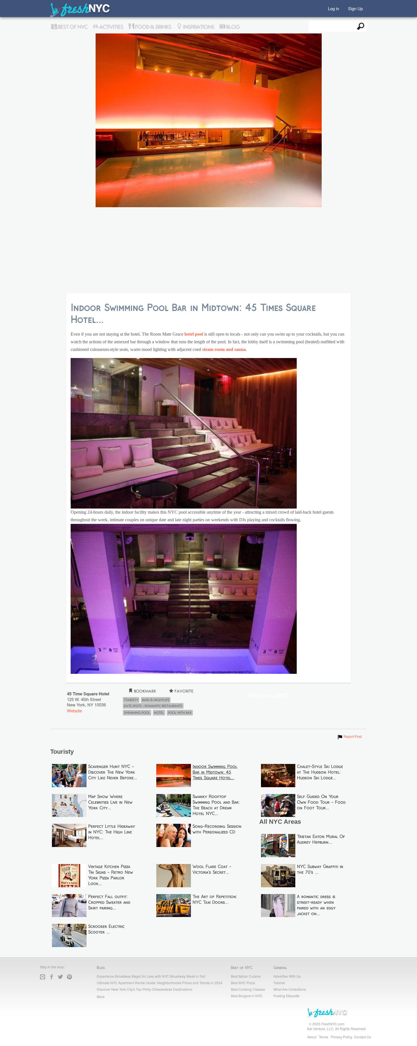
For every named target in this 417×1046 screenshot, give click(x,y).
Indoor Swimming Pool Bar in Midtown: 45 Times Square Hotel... (215, 772)
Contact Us (362, 1036)
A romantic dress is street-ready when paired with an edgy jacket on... (316, 905)
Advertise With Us (287, 976)
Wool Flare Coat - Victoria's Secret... (212, 870)
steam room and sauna (224, 349)
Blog (232, 27)
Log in (333, 8)
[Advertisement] (208, 250)
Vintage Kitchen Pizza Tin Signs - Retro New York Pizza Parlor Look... (110, 875)
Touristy (131, 700)
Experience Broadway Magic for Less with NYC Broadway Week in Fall (151, 976)
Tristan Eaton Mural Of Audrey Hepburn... (321, 839)
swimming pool (137, 712)
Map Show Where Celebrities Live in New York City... (110, 802)
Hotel (159, 712)
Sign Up (355, 8)
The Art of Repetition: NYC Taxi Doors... (215, 900)
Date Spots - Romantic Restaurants (153, 706)
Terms (323, 1036)
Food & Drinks (152, 27)
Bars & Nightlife (155, 700)
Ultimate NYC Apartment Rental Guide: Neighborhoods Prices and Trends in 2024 (159, 982)
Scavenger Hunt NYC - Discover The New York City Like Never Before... (112, 772)
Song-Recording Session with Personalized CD (217, 829)
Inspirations (198, 27)
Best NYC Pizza (243, 982)
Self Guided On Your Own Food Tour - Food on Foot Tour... (321, 802)
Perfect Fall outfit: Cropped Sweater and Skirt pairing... (109, 902)
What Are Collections (289, 989)
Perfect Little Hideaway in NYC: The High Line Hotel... (111, 832)
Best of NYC (72, 27)
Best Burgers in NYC (246, 995)
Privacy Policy (341, 1036)
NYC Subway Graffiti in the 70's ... (320, 870)
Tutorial (279, 982)
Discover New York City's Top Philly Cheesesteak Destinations (144, 989)
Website (74, 710)
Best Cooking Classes (248, 989)
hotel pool (193, 334)
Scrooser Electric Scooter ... (106, 929)
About (311, 1036)
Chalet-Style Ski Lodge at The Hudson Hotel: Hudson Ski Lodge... (320, 772)
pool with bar (179, 712)
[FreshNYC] (80, 15)
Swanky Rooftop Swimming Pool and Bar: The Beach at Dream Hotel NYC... (216, 805)
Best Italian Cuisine (246, 976)
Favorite (183, 691)
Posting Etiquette (286, 995)
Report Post (349, 736)
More (101, 996)
